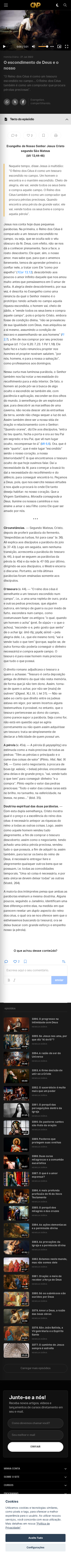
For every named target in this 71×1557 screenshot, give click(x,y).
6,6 (45, 443)
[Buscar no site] (65, 5)
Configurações (35, 1547)
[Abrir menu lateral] (6, 5)
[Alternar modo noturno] (57, 5)
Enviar (35, 1447)
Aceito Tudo (35, 1537)
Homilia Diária (11, 57)
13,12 (24, 272)
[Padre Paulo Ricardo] (35, 5)
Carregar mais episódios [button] (36, 1368)
